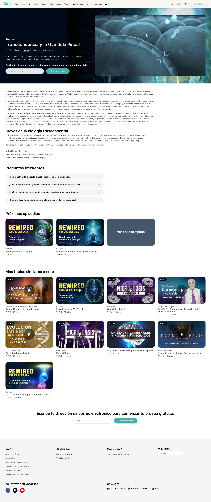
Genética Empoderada (17, 353)
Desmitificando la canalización (22, 309)
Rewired (9, 39)
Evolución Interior (13, 350)
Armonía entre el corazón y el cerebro (179, 353)
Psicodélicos (63, 353)
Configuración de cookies (16, 475)
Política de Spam (12, 470)
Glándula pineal (116, 309)
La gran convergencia (167, 307)
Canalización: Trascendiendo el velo (21, 307)
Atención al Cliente (64, 454)
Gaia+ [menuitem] (89, 4)
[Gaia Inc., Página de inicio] (8, 3)
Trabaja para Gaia (64, 458)
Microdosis (112, 307)
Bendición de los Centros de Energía (76, 251)
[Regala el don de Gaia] (186, 4)
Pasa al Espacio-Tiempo (19, 251)
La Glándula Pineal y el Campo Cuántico (27, 394)
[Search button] (173, 4)
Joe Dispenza (48, 50)
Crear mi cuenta (58, 71)
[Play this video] (29, 290)
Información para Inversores (119, 454)
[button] (55, 177)
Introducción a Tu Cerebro (71, 309)
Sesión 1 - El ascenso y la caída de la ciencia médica (178, 310)
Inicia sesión (198, 4)
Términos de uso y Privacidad (18, 466)
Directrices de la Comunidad (17, 462)
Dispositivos (10, 458)
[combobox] (170, 453)
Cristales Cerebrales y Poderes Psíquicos (130, 350)
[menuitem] (16, 3)
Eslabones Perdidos (166, 350)
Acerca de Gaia (12, 454)
